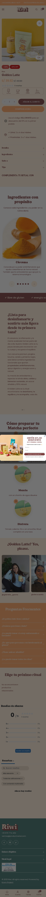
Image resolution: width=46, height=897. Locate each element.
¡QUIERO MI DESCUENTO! (34, 454)
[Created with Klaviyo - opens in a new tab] (23, 461)
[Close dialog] (44, 436)
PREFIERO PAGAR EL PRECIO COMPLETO (34, 456)
